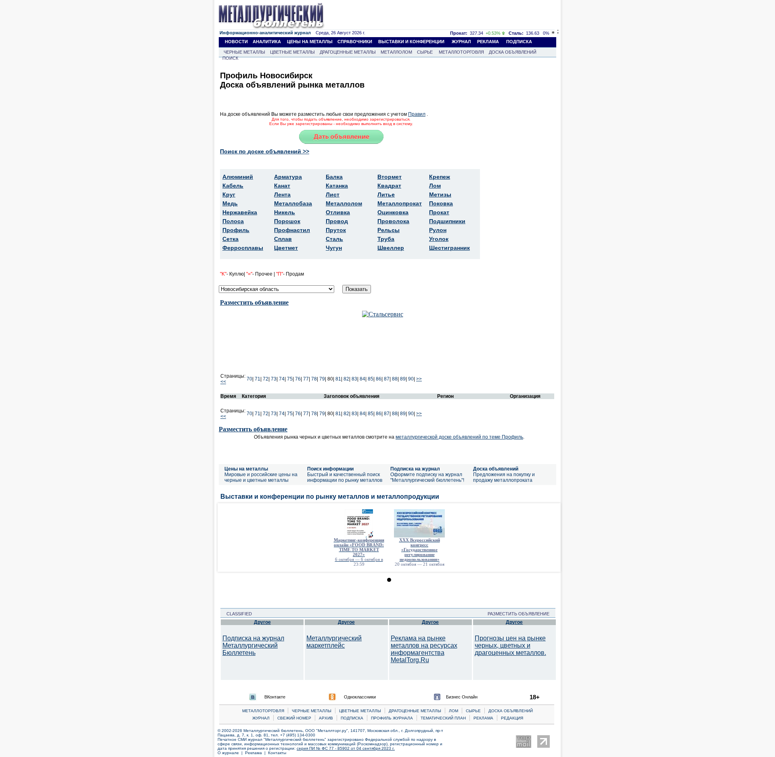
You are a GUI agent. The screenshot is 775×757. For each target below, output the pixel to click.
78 (314, 379)
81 (338, 379)
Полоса (233, 221)
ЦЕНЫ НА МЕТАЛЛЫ (310, 41)
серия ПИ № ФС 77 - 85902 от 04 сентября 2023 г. (346, 748)
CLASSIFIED (237, 613)
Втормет (389, 177)
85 (370, 379)
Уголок (438, 239)
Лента (282, 194)
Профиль (235, 230)
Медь (230, 203)
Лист (332, 194)
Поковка (441, 203)
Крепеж (439, 177)
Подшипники (447, 221)
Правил (416, 114)
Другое (262, 622)
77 (306, 379)
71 (257, 379)
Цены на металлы (246, 469)
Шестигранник (449, 248)
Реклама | (256, 753)
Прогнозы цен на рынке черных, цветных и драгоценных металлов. (510, 645)
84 (362, 379)
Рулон (437, 230)
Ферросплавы (242, 248)
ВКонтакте (274, 696)
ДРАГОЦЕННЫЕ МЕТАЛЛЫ (348, 52)
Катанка (337, 185)
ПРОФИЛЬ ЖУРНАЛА (392, 718)
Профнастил (292, 230)
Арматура (288, 177)
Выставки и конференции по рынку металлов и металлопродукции (329, 496)
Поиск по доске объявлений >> (264, 151)
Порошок (287, 221)
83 (354, 379)
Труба (385, 239)
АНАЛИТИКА (267, 41)
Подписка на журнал (415, 469)
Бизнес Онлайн (462, 696)
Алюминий (237, 177)
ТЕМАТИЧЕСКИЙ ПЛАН (443, 718)
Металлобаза (293, 203)
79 (322, 379)
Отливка (338, 212)
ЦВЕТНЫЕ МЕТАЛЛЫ (292, 52)
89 (403, 379)
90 (411, 379)
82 (346, 379)
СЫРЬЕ (425, 52)
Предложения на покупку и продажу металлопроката (504, 477)
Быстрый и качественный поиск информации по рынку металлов (344, 477)
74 (282, 379)
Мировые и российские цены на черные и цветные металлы (260, 477)
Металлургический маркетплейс (334, 642)
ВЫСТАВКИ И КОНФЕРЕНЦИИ (411, 41)
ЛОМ (453, 711)
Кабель (232, 185)
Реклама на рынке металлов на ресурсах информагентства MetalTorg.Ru (424, 649)
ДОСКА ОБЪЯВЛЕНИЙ (512, 52)
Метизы (440, 194)
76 (298, 379)
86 (378, 379)
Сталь (334, 239)
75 (290, 379)
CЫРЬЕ (473, 711)
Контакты (277, 753)
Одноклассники (360, 696)
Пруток (336, 230)
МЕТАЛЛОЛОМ (396, 52)
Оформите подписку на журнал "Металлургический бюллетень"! (427, 477)
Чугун (334, 248)
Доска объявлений (495, 469)
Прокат (439, 212)
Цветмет (286, 248)
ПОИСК (230, 58)
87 (387, 379)
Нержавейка (239, 212)
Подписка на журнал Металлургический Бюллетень (253, 645)
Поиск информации (330, 469)
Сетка (230, 239)
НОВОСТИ (236, 41)
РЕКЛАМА (488, 41)
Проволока (393, 221)
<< (223, 382)
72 (265, 379)
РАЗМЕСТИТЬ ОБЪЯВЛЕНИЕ (521, 613)
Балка (334, 177)
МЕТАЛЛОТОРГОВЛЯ (461, 52)
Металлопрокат (399, 203)
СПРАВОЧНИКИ (354, 41)
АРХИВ (326, 718)
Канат (282, 185)
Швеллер (390, 248)
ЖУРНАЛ (461, 41)
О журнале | (231, 753)
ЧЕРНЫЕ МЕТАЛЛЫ (244, 52)
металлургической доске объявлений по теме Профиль (459, 437)
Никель (284, 212)
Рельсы (388, 230)
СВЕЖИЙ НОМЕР (294, 718)
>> (419, 379)
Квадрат (389, 185)
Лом (435, 185)
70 (249, 379)
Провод (337, 221)
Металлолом (344, 203)
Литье (386, 194)
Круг (228, 194)
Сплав (283, 239)
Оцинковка (392, 212)
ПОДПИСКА (519, 41)
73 (273, 379)
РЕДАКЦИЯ (512, 718)
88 (395, 379)
